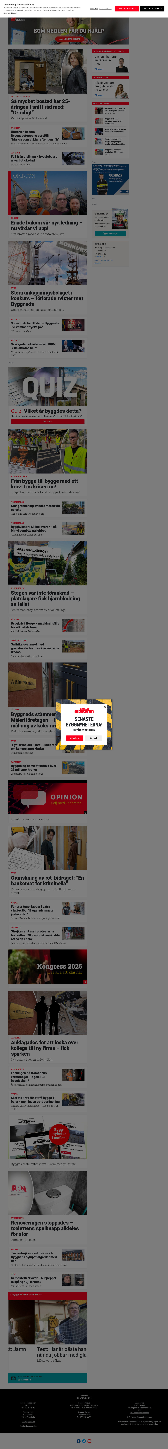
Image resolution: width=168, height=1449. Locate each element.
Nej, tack (93, 738)
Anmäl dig (74, 738)
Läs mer (14, 13)
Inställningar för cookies (101, 9)
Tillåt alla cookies (127, 9)
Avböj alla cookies (152, 9)
